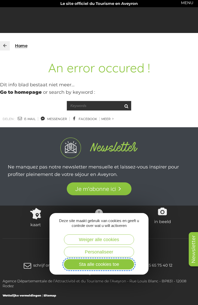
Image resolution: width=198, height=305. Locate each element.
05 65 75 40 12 (159, 265)
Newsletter (193, 249)
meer (106, 119)
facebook (87, 119)
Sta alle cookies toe (99, 264)
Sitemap (50, 295)
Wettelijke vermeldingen (22, 295)
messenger (56, 119)
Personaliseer (99, 252)
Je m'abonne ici (95, 188)
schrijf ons (42, 265)
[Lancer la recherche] (126, 105)
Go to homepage (21, 92)
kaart (35, 224)
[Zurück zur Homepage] (5, 45)
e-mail (29, 119)
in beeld (162, 221)
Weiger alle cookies (99, 239)
